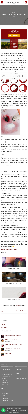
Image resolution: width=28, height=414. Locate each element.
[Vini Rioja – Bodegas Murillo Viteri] (13, 2)
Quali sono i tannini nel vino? (14, 268)
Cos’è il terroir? (8, 353)
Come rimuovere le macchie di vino (13, 344)
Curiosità (14, 12)
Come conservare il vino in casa (12, 348)
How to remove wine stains (14, 299)
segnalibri (14, 306)
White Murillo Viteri (21, 376)
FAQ (4, 395)
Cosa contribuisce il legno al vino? (14, 283)
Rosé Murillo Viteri (21, 378)
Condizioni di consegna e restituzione (5, 382)
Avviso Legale (6, 369)
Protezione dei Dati (7, 374)
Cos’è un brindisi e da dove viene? (13, 335)
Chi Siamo (5, 393)
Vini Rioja (19, 369)
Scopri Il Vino (4, 327)
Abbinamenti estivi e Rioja (11, 339)
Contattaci (5, 398)
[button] (2, 2)
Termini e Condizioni (8, 372)
